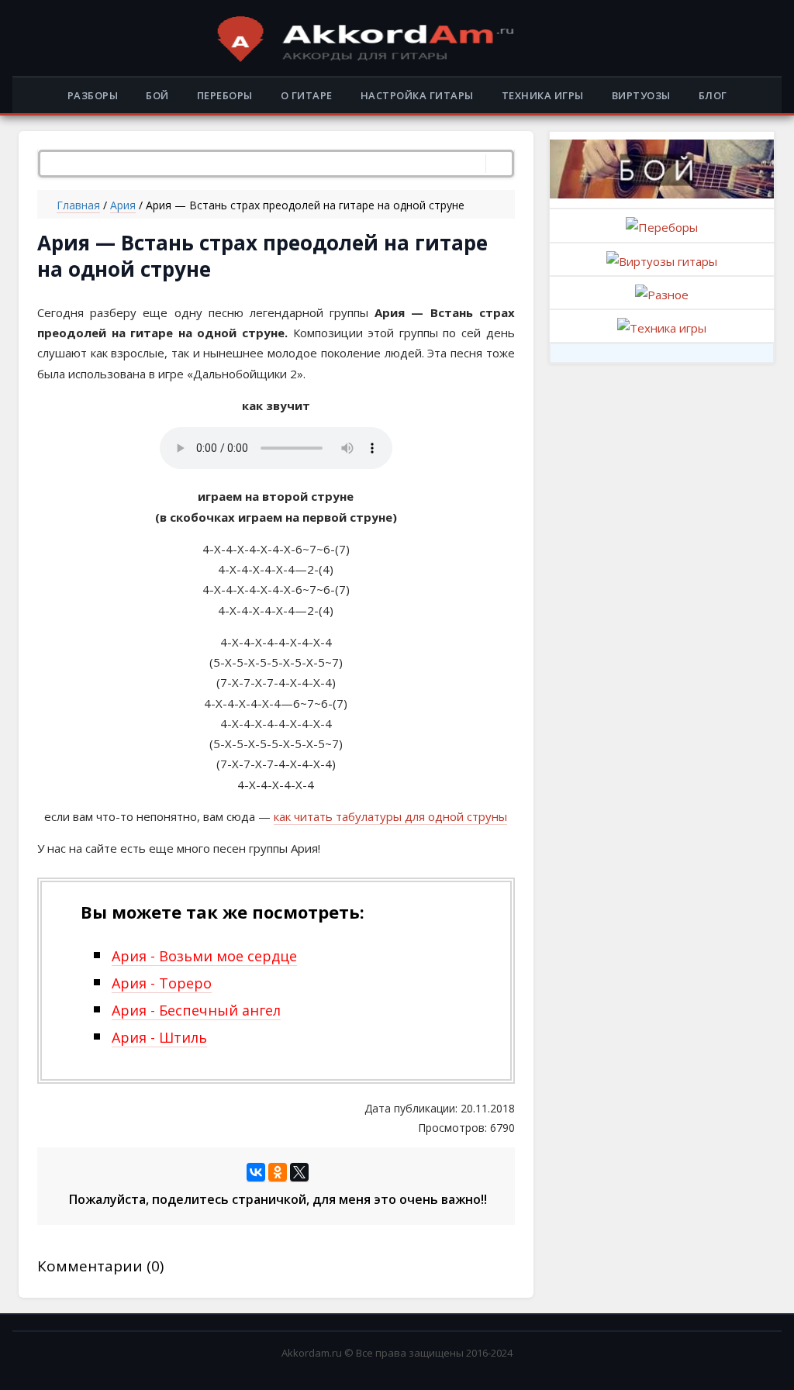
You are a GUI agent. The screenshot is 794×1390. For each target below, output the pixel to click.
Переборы (225, 95)
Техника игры (543, 95)
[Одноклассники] (277, 1172)
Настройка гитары (417, 95)
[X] (299, 1172)
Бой (157, 95)
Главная (78, 205)
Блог (713, 95)
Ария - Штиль (159, 1037)
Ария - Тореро (162, 983)
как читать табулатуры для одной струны (390, 816)
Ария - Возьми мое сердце (204, 956)
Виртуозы (641, 95)
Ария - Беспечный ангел (196, 1010)
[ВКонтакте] (256, 1172)
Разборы (93, 95)
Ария (123, 205)
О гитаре (307, 95)
